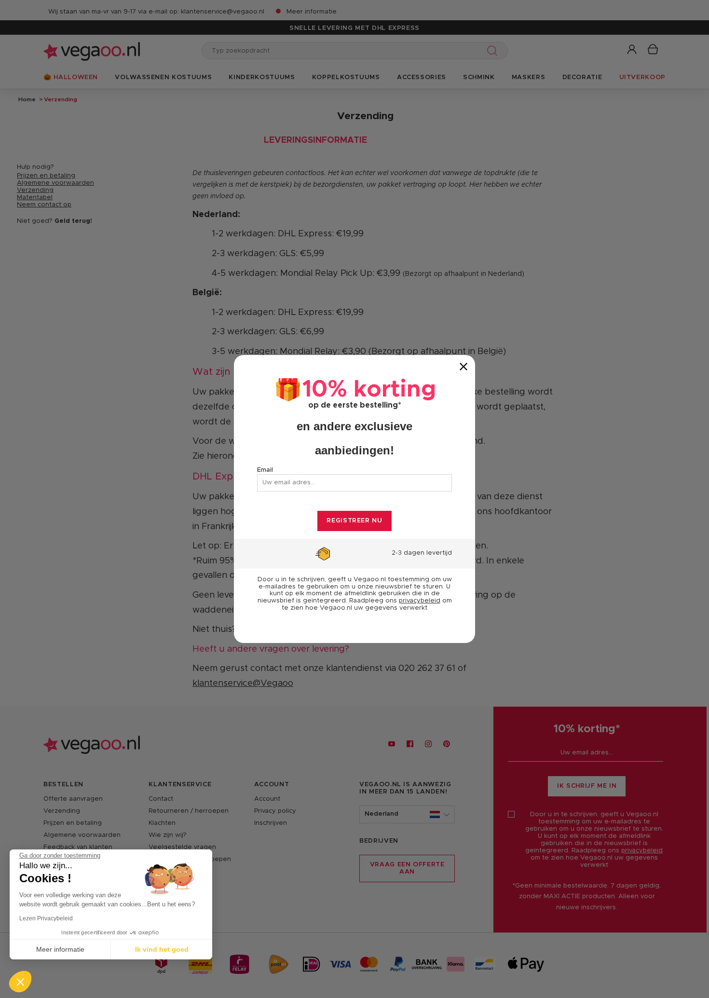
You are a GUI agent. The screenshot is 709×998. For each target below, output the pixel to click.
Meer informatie (60, 949)
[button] (20, 981)
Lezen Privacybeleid (46, 918)
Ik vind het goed (162, 949)
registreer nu (354, 521)
